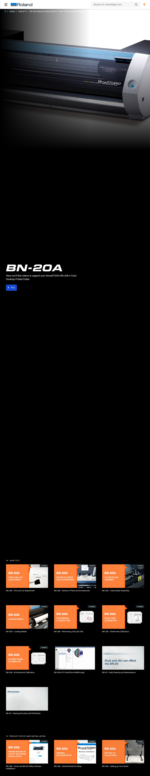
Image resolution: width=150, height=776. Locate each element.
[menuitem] (144, 4)
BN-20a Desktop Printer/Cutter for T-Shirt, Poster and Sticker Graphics (58, 11)
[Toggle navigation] (5, 4)
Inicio (5, 11)
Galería (12, 11)
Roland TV (22, 11)
